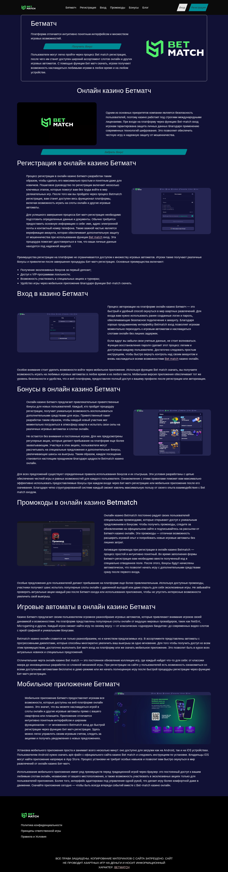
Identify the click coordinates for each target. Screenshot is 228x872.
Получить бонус (82, 46)
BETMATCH (122, 867)
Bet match (96, 237)
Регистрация (198, 7)
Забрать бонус (114, 152)
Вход (182, 7)
